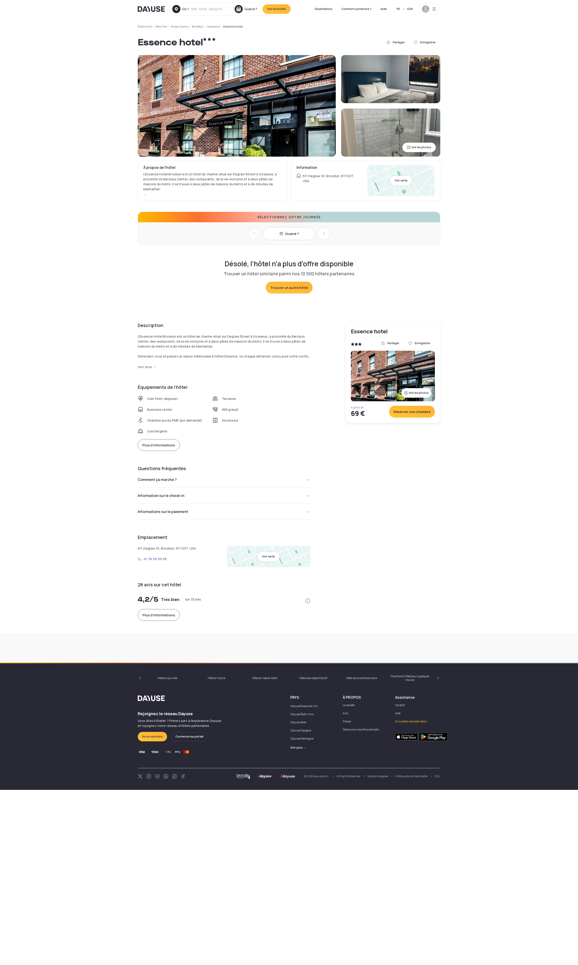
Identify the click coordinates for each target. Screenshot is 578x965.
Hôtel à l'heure (216, 678)
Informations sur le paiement (163, 511)
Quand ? (292, 233)
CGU (437, 776)
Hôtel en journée (167, 678)
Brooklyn (197, 26)
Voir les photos (421, 147)
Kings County (179, 26)
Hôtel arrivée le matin (265, 678)
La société (348, 705)
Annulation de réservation (411, 721)
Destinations (323, 9)
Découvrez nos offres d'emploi (361, 729)
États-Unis (145, 26)
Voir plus (145, 367)
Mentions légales (377, 776)
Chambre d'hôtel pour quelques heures (409, 678)
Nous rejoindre (152, 736)
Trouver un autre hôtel (289, 287)
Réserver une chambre (412, 411)
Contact (400, 705)
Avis (345, 713)
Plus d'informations (158, 445)
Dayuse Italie (298, 722)
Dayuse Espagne (300, 730)
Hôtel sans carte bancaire (361, 678)
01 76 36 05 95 (155, 559)
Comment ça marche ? (356, 9)
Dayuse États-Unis (302, 714)
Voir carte (401, 180)
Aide (383, 9)
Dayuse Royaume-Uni (304, 706)
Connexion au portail (189, 736)
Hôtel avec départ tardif (313, 678)
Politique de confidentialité (411, 776)
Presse (347, 721)
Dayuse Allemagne (302, 738)
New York (161, 26)
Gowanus (213, 26)
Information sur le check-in (161, 495)
